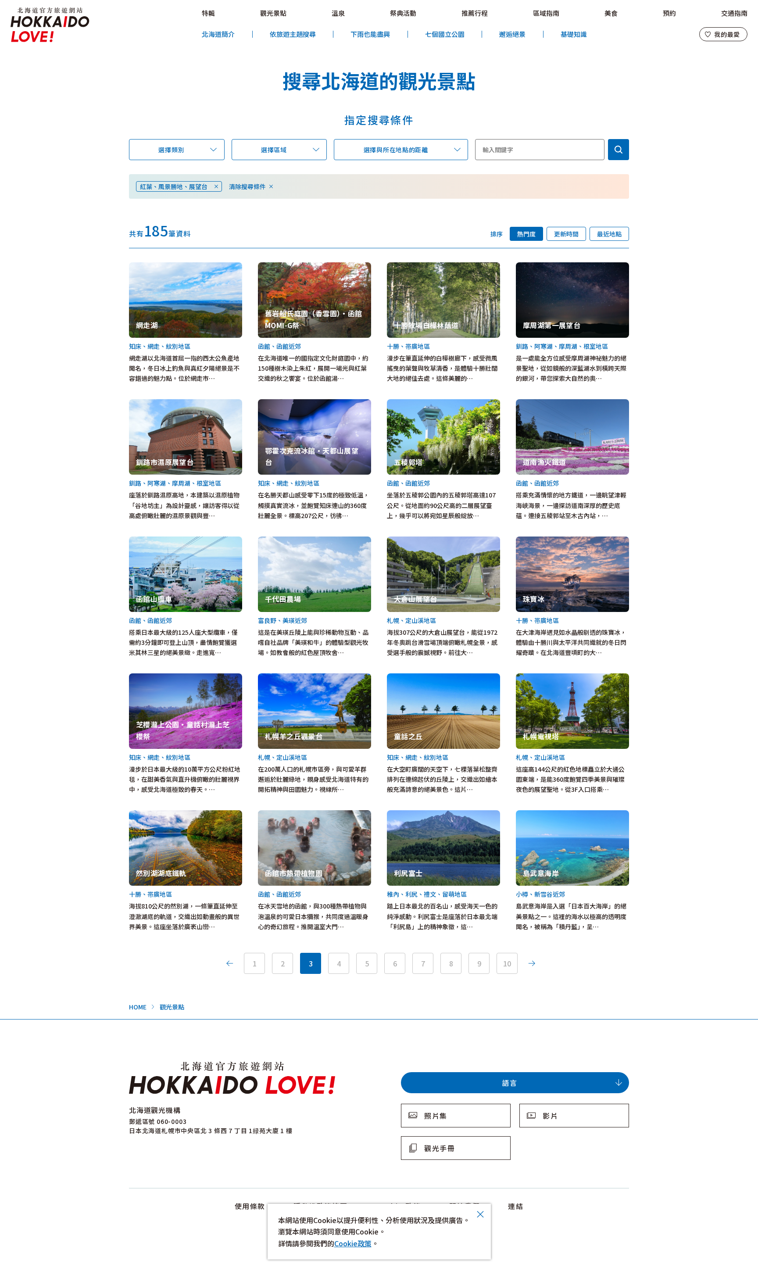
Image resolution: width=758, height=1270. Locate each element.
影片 (550, 1115)
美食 (611, 13)
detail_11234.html (414, 678)
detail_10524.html (414, 541)
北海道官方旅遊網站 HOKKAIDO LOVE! (50, 25)
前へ (229, 963)
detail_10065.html (156, 404)
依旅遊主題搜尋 (293, 34)
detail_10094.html (156, 541)
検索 (618, 149)
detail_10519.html (156, 815)
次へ (531, 963)
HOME (138, 1006)
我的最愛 (727, 34)
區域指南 (546, 13)
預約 (669, 13)
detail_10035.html (414, 404)
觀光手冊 (439, 1148)
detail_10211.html (285, 267)
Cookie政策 (353, 1243)
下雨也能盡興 (370, 34)
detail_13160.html (285, 541)
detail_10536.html (414, 815)
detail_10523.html (414, 267)
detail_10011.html (543, 678)
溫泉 (338, 13)
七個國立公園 (445, 34)
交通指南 (734, 13)
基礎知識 (574, 34)
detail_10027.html (285, 678)
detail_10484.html (543, 267)
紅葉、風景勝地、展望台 (173, 186)
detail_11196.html (156, 678)
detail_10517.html (543, 541)
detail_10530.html (543, 815)
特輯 (208, 13)
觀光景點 (273, 13)
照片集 (435, 1115)
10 (507, 963)
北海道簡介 (218, 34)
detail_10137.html (285, 404)
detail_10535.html (543, 404)
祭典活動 (403, 13)
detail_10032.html (285, 815)
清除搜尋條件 (247, 186)
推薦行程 (474, 13)
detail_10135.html (156, 267)
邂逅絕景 (512, 34)
